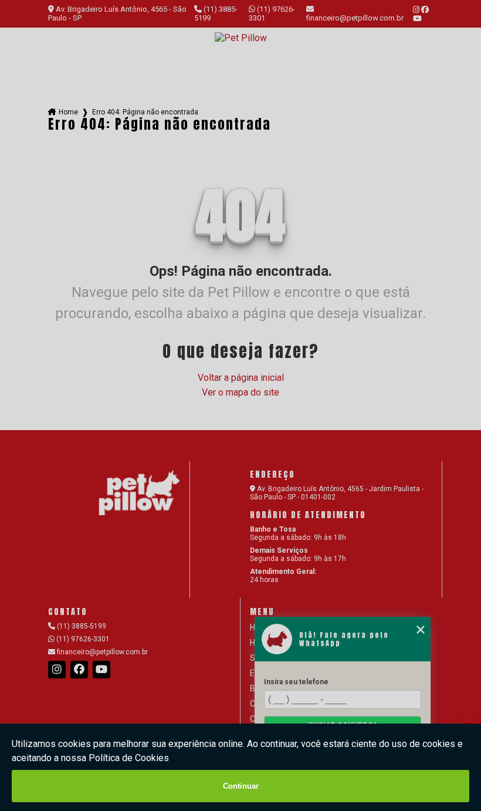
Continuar (241, 786)
